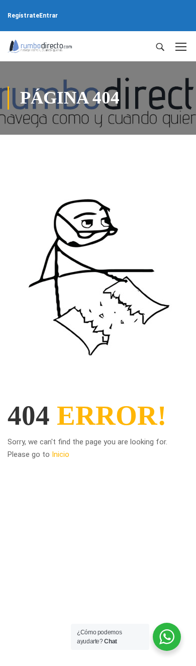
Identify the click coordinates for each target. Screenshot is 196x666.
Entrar (48, 15)
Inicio (60, 454)
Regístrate (23, 15)
